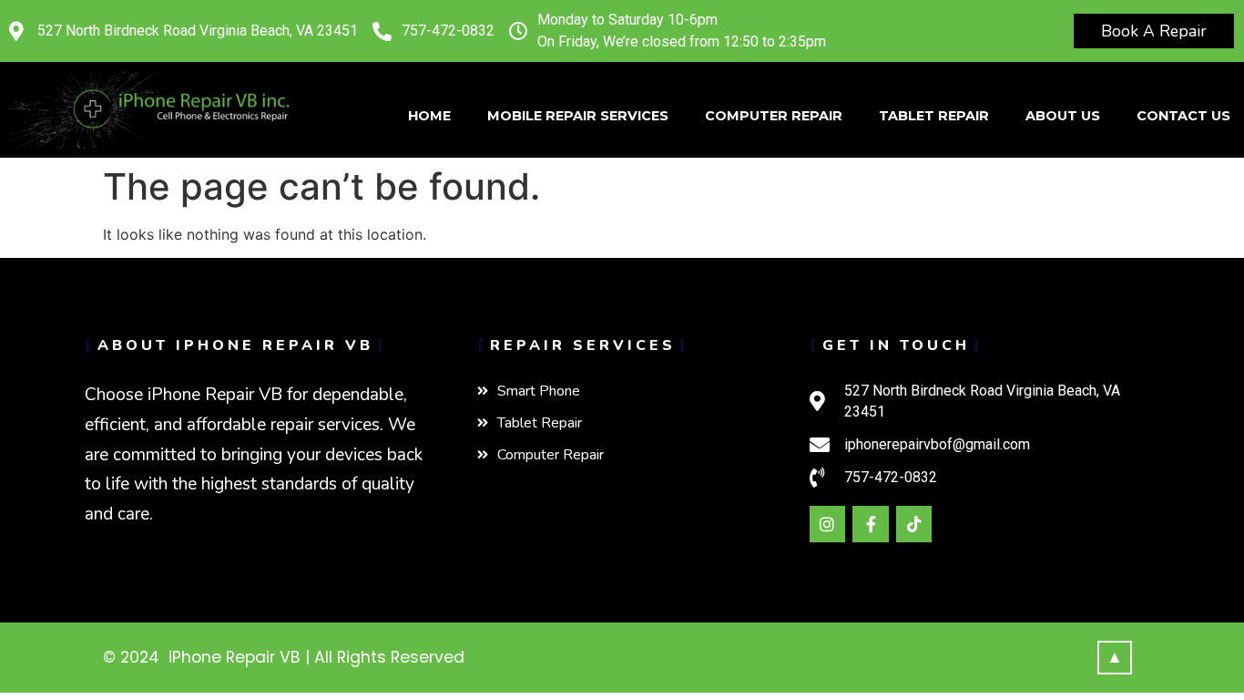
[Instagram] (828, 524)
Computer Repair (773, 116)
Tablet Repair (934, 116)
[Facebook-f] (870, 524)
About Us (1062, 116)
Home (429, 116)
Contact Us (1183, 116)
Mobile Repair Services (577, 116)
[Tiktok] (914, 524)
